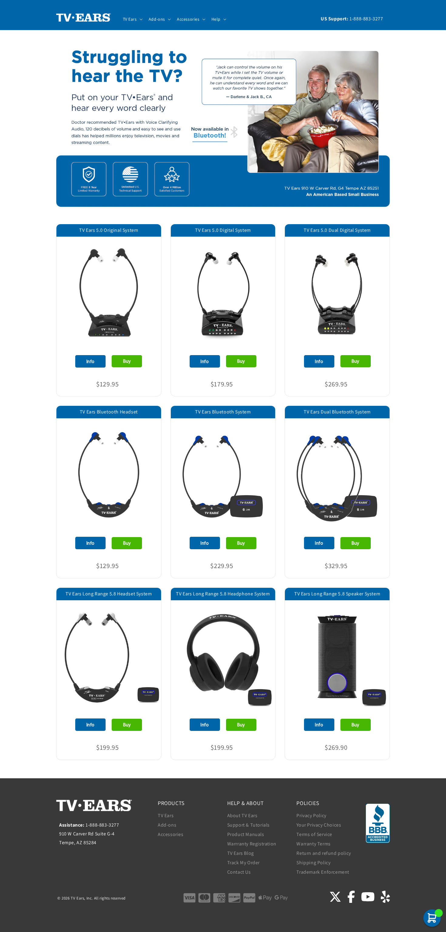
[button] (132, 19)
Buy (127, 361)
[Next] (148, 287)
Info (90, 361)
